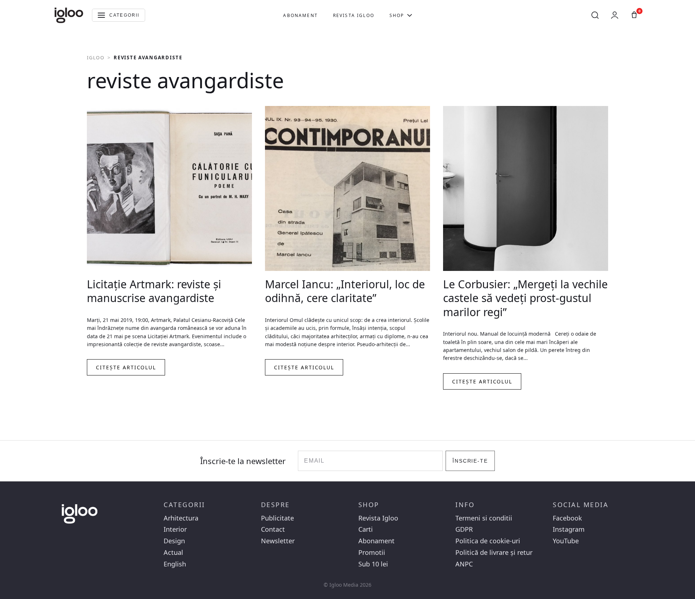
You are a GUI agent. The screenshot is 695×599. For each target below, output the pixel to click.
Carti (365, 529)
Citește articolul (126, 367)
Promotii (371, 552)
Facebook (567, 518)
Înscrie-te (470, 461)
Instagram (569, 529)
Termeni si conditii (483, 518)
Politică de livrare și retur (493, 552)
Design (174, 541)
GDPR (464, 529)
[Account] (614, 15)
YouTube (566, 541)
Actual (173, 552)
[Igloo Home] (68, 15)
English (175, 564)
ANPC (464, 564)
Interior (175, 529)
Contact (273, 529)
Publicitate (277, 518)
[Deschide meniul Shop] (409, 15)
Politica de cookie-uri (487, 541)
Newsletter (278, 541)
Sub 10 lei (373, 564)
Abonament (300, 15)
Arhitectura (181, 518)
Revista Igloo (353, 15)
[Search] (595, 15)
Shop (396, 15)
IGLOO (96, 57)
